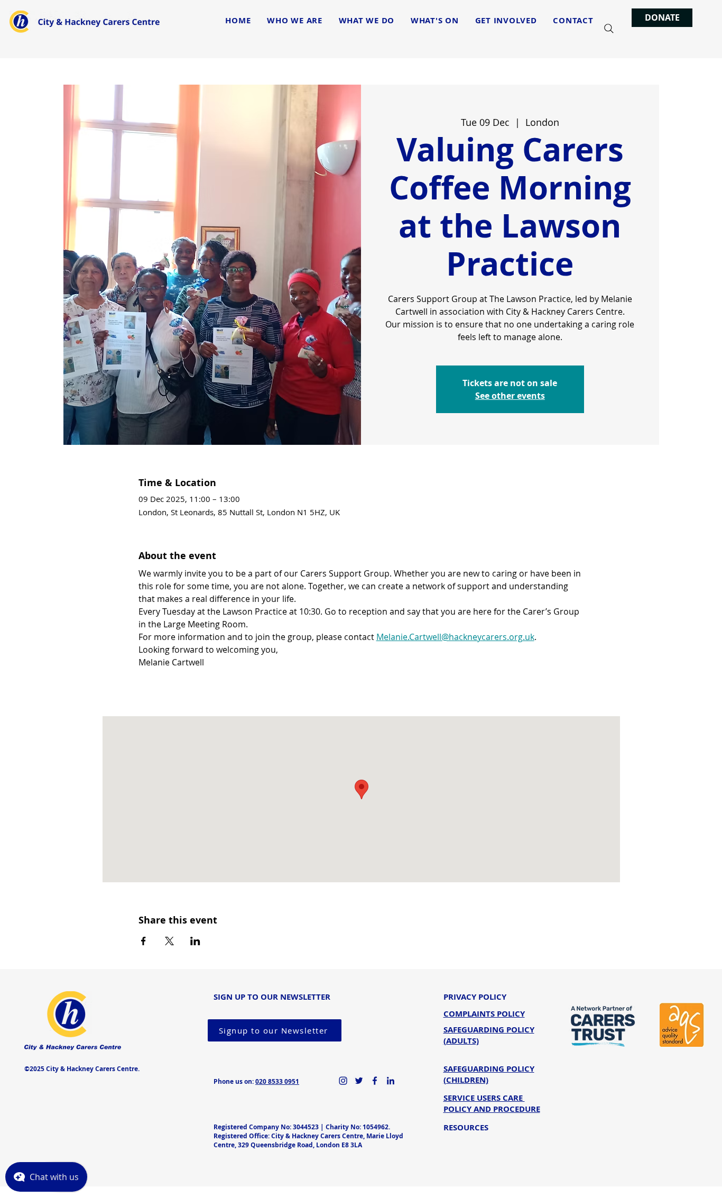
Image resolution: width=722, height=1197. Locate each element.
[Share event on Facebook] (143, 941)
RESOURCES (465, 1127)
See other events (510, 395)
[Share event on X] (169, 941)
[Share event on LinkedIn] (195, 941)
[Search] (609, 28)
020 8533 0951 (277, 1081)
